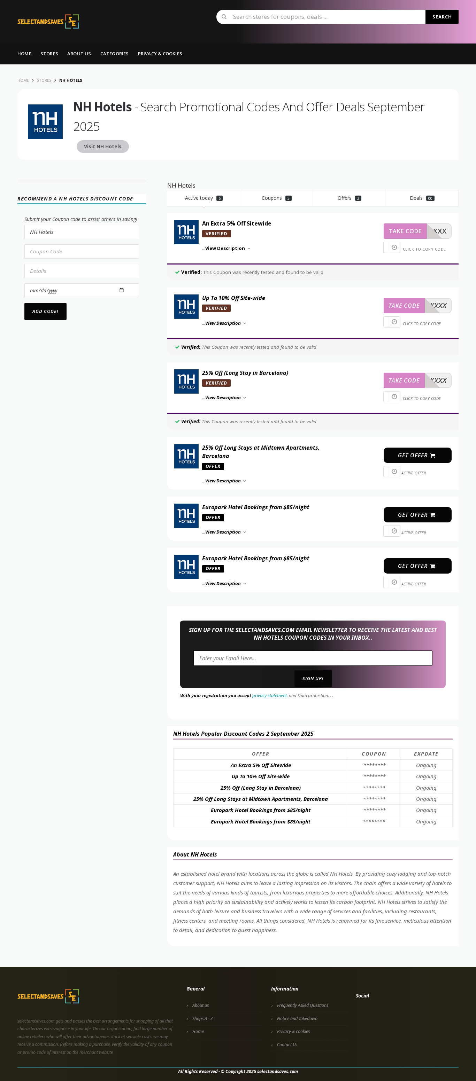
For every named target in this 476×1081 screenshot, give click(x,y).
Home (24, 53)
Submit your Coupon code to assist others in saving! (80, 219)
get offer (413, 455)
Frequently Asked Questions (302, 1005)
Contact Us (287, 1045)
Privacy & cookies (293, 1031)
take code (405, 231)
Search (442, 17)
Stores (49, 53)
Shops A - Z (202, 1018)
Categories (114, 53)
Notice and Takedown (297, 1018)
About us (79, 53)
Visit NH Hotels (103, 146)
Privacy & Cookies (160, 53)
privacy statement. (270, 695)
